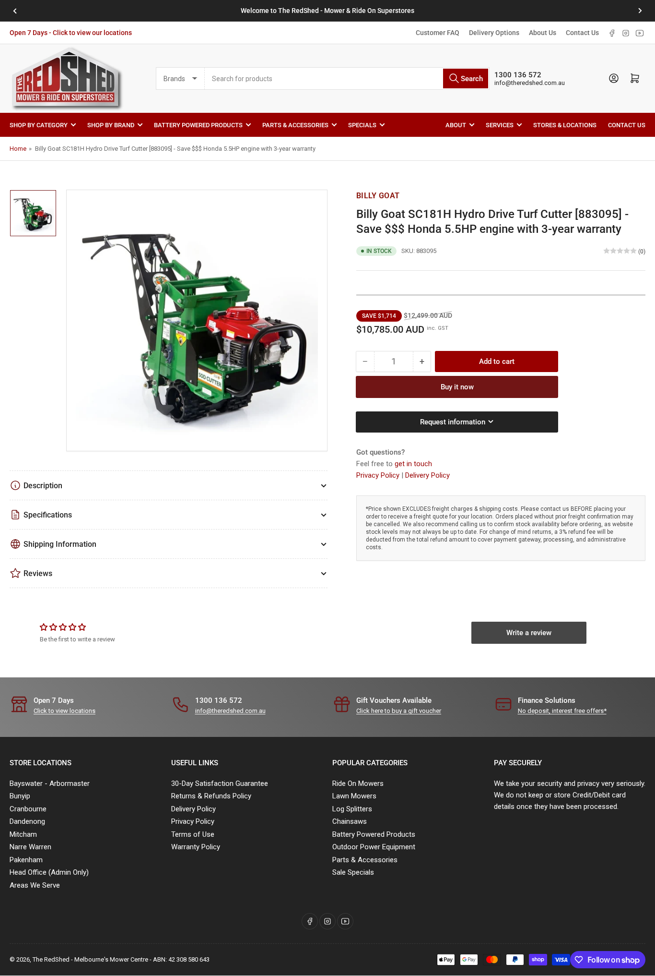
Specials (362, 124)
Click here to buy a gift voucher (398, 710)
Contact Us (582, 32)
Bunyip (20, 796)
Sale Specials (353, 872)
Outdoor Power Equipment (373, 847)
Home (18, 148)
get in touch (413, 463)
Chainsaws (349, 821)
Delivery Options (494, 32)
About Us (542, 32)
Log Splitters (352, 809)
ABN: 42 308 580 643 (181, 959)
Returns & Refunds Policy (211, 796)
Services (500, 124)
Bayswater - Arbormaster (50, 783)
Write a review (528, 632)
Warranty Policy (195, 847)
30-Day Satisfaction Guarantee (219, 783)
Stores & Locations (565, 124)
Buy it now (457, 386)
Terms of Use (192, 834)
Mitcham (23, 834)
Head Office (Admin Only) (49, 872)
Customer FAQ (437, 32)
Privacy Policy (378, 474)
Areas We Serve (35, 885)
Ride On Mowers (358, 783)
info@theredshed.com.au (529, 82)
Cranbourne (28, 809)
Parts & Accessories (295, 124)
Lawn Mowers (354, 796)
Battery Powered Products (198, 124)
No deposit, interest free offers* (562, 710)
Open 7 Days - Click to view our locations (71, 32)
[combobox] (347, 78)
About (455, 124)
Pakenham (26, 860)
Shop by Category (39, 124)
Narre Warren (30, 847)
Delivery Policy (427, 474)
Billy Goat (377, 195)
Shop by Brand (110, 124)
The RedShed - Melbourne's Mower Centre (90, 959)
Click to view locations (64, 710)
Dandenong (27, 821)
